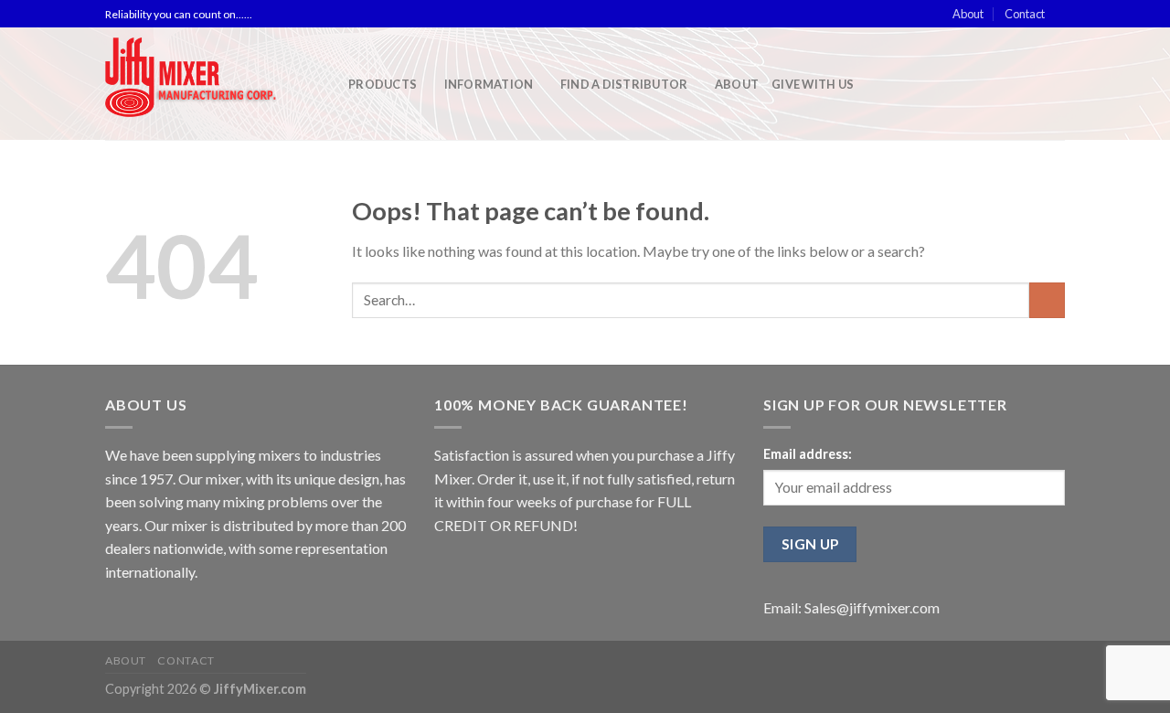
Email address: (807, 454)
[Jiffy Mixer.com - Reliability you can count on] (213, 83)
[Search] (1058, 84)
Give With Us (812, 84)
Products (382, 84)
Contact (1025, 13)
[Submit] (1047, 300)
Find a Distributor (624, 84)
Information (489, 84)
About (968, 13)
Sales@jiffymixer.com (872, 607)
